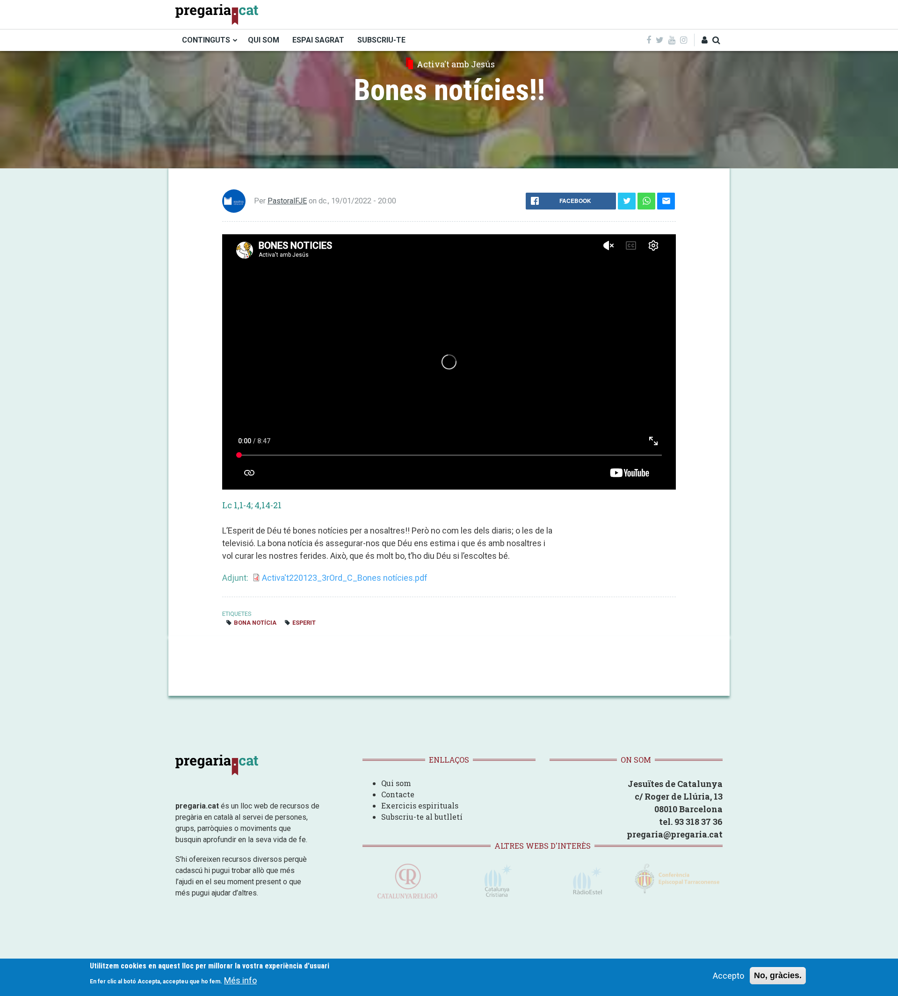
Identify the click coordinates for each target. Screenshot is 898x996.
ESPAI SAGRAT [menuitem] (318, 40)
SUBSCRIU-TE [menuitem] (381, 40)
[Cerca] (716, 40)
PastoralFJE (287, 200)
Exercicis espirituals (419, 805)
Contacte (397, 794)
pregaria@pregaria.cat (675, 834)
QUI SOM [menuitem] (263, 40)
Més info (240, 980)
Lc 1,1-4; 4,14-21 (252, 505)
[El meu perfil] (704, 40)
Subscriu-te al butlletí (422, 817)
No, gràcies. (778, 975)
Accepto (728, 976)
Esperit (304, 622)
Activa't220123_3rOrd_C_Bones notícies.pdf (344, 578)
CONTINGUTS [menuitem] (206, 40)
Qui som (396, 783)
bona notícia (255, 622)
